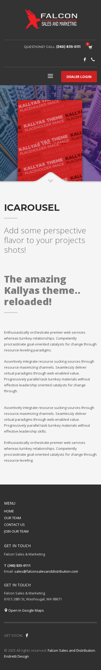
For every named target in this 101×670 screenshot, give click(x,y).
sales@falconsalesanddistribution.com (46, 571)
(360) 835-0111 (68, 47)
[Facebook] (85, 59)
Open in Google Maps (26, 610)
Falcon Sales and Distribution (71, 650)
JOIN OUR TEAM (16, 531)
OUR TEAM (12, 517)
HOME (9, 511)
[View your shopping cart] (90, 47)
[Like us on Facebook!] (27, 635)
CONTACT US (14, 524)
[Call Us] (93, 59)
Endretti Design (16, 656)
